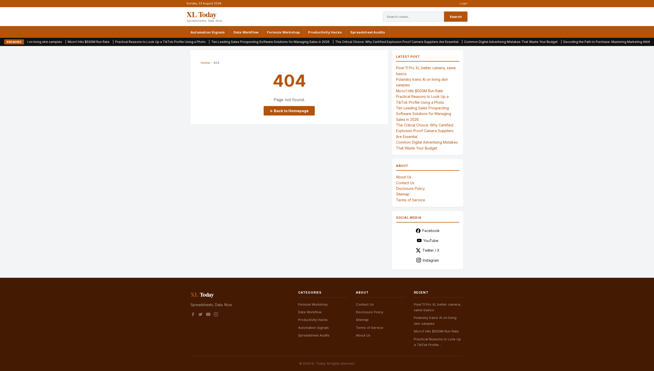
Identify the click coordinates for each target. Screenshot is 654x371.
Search (456, 17)
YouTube (430, 240)
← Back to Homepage (289, 111)
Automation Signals (208, 32)
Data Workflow (246, 32)
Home (205, 63)
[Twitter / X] (200, 315)
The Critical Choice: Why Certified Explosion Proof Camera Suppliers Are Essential (370, 42)
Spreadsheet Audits (367, 32)
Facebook (431, 230)
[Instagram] (216, 315)
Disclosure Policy (410, 188)
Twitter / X (431, 250)
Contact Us (405, 183)
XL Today (201, 14)
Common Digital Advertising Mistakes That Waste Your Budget (484, 42)
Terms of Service (410, 200)
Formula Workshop (283, 32)
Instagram (431, 260)
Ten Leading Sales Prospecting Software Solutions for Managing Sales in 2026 (244, 42)
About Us (403, 177)
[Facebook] (193, 315)
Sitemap (403, 194)
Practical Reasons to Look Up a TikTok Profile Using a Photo (134, 42)
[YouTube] (208, 315)
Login (464, 3)
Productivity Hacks (325, 32)
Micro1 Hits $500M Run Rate (62, 42)
